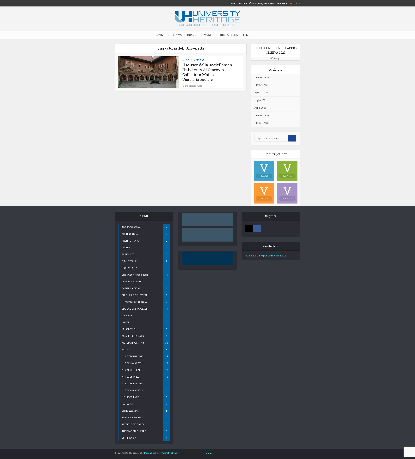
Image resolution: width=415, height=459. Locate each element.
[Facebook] (257, 228)
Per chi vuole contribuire (207, 254)
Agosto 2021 (261, 92)
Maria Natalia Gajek (192, 85)
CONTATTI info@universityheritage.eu (256, 3)
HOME (233, 3)
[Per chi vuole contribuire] (207, 258)
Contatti (209, 453)
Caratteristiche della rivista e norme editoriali (207, 217)
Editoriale (207, 230)
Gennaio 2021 (262, 115)
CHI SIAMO (175, 34)
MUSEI (208, 34)
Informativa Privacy (169, 452)
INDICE (191, 34)
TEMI (246, 34)
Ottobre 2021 (262, 84)
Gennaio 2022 (262, 77)
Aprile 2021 (260, 107)
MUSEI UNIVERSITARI (193, 60)
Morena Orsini (151, 452)
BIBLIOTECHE (229, 34)
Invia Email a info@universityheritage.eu (265, 255)
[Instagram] (249, 228)
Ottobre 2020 (262, 123)
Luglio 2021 (261, 100)
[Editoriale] (207, 235)
